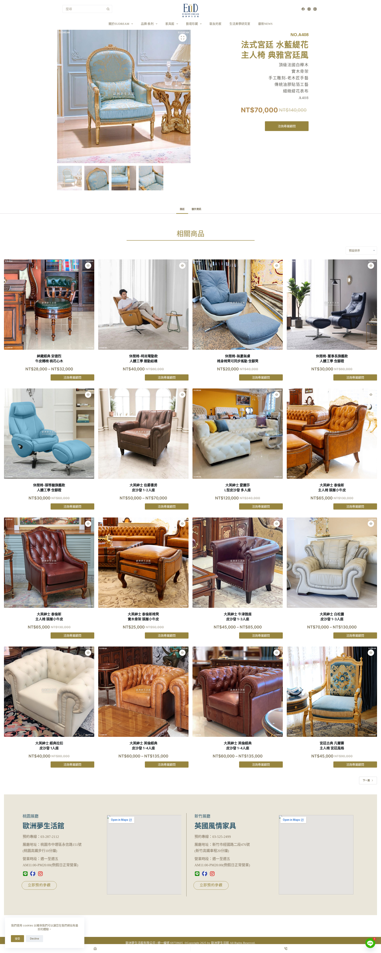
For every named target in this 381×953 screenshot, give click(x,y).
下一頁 (366, 780)
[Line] (25, 873)
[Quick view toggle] (88, 265)
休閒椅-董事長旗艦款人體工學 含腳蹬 (332, 358)
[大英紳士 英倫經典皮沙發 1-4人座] (143, 692)
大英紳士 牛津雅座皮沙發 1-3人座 (238, 616)
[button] (183, 38)
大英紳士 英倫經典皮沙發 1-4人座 (143, 745)
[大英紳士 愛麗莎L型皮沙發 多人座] (237, 433)
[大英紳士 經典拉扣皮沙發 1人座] (49, 692)
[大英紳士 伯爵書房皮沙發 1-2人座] (143, 433)
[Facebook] (303, 9)
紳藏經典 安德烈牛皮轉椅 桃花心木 (49, 358)
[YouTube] (315, 9)
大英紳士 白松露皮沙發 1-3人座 (332, 616)
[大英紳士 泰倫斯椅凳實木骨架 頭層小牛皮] (143, 562)
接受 (17, 938)
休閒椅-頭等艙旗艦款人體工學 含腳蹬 (49, 487)
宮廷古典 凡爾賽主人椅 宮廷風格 (332, 745)
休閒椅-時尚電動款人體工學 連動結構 (143, 358)
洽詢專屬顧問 (287, 126)
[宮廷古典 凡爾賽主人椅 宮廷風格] (332, 692)
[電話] (286, 948)
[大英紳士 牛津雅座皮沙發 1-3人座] (237, 562)
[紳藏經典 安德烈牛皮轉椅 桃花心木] (49, 304)
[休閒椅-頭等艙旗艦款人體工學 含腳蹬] (49, 433)
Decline (34, 938)
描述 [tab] (182, 209)
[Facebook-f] (32, 873)
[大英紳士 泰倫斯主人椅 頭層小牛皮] (332, 433)
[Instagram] (309, 9)
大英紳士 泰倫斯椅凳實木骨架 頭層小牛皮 (143, 616)
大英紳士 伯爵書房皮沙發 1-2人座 (143, 487)
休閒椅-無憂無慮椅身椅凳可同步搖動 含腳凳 (237, 358)
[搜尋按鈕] (108, 9)
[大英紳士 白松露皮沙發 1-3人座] (332, 562)
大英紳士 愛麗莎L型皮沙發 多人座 (237, 487)
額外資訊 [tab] (196, 209)
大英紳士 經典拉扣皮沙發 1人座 (49, 745)
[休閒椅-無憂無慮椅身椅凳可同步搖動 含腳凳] (237, 304)
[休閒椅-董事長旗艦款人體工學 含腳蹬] (332, 304)
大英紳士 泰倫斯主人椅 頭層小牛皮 (332, 487)
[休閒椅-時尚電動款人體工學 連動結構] (143, 304)
